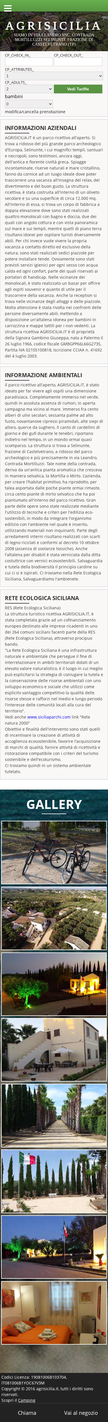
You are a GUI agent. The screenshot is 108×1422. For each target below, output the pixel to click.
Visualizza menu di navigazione (6, 6)
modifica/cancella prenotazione (35, 111)
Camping (26, 1400)
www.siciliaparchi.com (49, 717)
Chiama (27, 1412)
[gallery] (54, 852)
